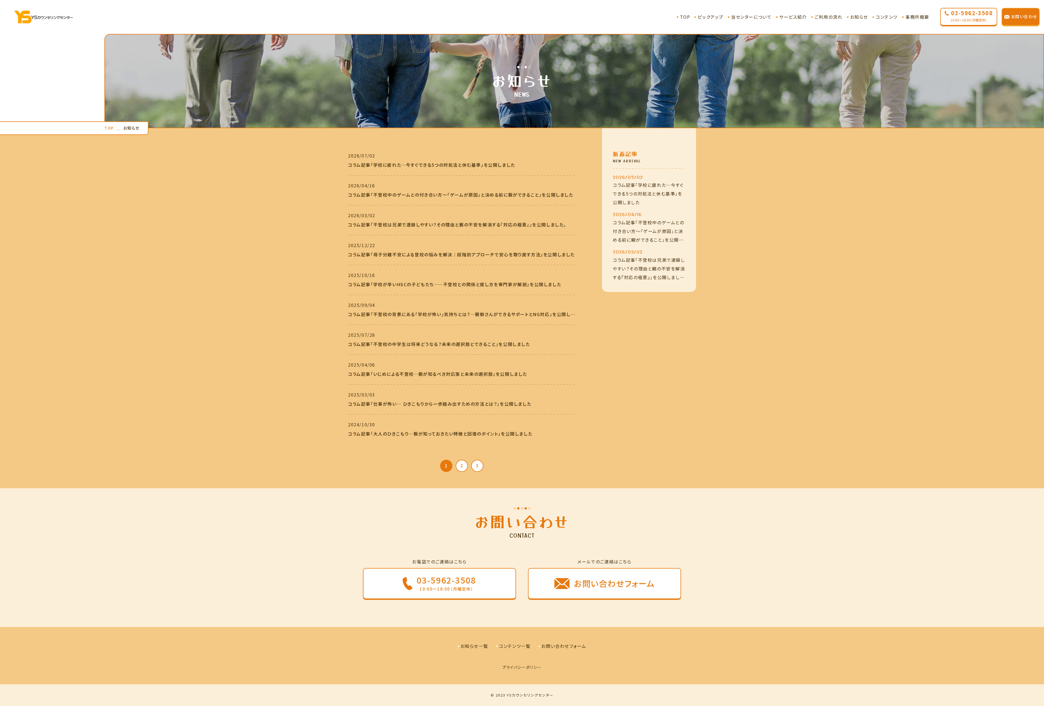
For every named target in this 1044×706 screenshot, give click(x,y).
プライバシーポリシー (522, 667)
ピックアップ (710, 17)
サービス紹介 (793, 17)
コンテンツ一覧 (514, 646)
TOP (685, 17)
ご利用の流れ (829, 17)
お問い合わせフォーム (563, 646)
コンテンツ (887, 17)
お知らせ (859, 17)
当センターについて (751, 17)
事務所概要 (917, 17)
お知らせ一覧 (474, 646)
